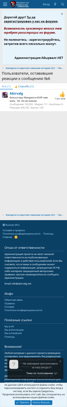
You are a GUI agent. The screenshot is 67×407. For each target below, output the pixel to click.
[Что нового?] (55, 4)
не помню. (31, 100)
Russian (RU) (12, 225)
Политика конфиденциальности (21, 233)
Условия (9, 306)
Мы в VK (9, 326)
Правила (9, 303)
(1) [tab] (6, 86)
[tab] (24, 86)
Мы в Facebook (13, 333)
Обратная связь (13, 300)
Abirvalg (16, 93)
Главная (7, 237)
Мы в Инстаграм (14, 329)
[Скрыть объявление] (61, 14)
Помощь (48, 233)
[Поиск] (62, 4)
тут (55, 373)
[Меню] (5, 4)
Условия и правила (14, 230)
